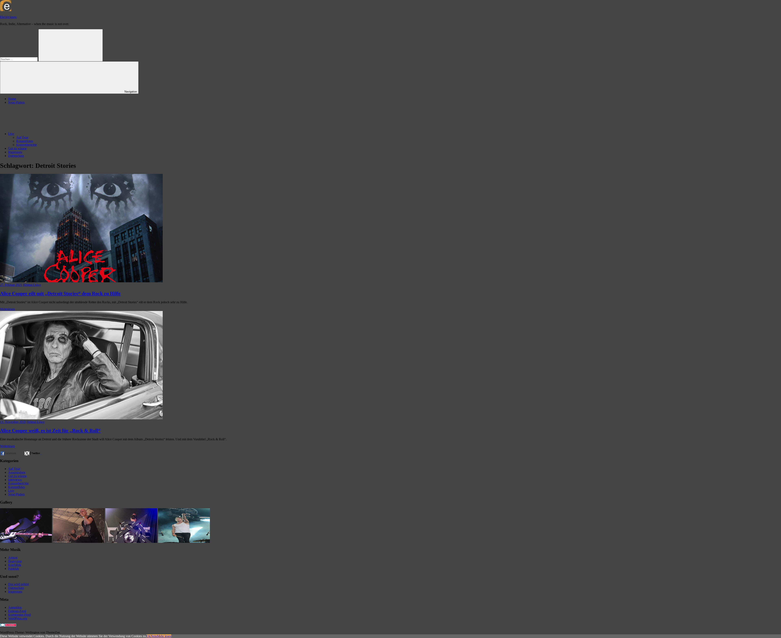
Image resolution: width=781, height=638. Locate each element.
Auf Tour (22, 137)
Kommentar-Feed (19, 614)
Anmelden (15, 607)
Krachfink (14, 565)
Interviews (15, 479)
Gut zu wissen (17, 148)
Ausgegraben (16, 472)
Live (11, 133)
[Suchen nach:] (19, 59)
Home (12, 98)
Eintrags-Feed (17, 611)
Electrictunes (8, 17)
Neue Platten (16, 102)
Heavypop (15, 561)
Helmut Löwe (32, 285)
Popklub (13, 568)
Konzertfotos (24, 141)
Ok (149, 636)
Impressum (15, 152)
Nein (154, 636)
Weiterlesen (7, 309)
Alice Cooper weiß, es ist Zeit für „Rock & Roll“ (50, 430)
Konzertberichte (26, 144)
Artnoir (12, 557)
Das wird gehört (18, 584)
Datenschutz (16, 155)
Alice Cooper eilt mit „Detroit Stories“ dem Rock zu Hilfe (60, 293)
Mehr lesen (164, 636)
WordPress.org (17, 618)
